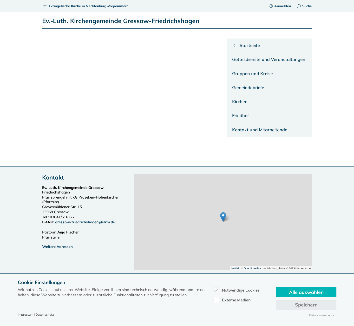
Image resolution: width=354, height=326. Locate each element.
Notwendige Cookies (241, 290)
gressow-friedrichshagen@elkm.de (85, 222)
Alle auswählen (306, 292)
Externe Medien (236, 300)
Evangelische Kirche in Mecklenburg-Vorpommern (88, 6)
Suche (307, 6)
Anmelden (282, 6)
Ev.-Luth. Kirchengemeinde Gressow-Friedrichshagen (120, 21)
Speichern (306, 305)
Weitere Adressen (57, 246)
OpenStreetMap (253, 268)
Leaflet (235, 268)
